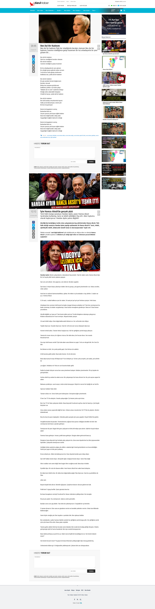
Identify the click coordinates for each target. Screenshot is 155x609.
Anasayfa (32, 10)
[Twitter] (33, 59)
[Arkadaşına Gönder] (33, 65)
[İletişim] (121, 10)
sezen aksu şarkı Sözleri (79, 135)
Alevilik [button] (59, 10)
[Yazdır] (33, 68)
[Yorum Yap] (33, 71)
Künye (73, 590)
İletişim (78, 590)
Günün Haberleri (61, 1)
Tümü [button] (93, 10)
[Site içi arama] (124, 10)
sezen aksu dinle (61, 135)
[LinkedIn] (33, 62)
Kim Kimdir (87, 590)
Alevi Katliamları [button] (50, 10)
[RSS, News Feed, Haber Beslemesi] (77, 599)
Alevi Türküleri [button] (76, 10)
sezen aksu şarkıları (90, 135)
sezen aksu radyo (69, 135)
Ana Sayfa (67, 590)
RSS (82, 590)
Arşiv (68, 1)
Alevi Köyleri (86, 10)
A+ (99, 46)
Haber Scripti (76, 603)
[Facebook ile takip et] (74, 599)
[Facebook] (33, 56)
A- (98, 49)
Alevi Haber (40, 10)
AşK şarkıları (53, 137)
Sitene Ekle (73, 1)
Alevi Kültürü (67, 10)
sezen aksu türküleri (52, 135)
